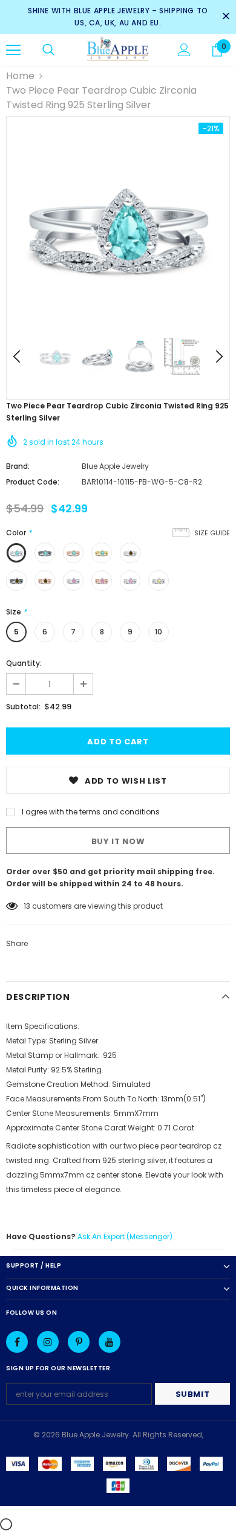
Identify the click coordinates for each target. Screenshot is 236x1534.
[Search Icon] (48, 50)
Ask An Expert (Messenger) (124, 1236)
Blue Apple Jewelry (115, 466)
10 (158, 632)
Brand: (18, 466)
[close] (226, 17)
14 (27, 906)
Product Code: (32, 482)
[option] (118, 228)
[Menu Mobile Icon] (13, 50)
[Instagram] (48, 1342)
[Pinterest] (79, 1342)
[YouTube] (109, 1342)
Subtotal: (23, 706)
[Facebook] (17, 1342)
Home (20, 76)
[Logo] (118, 49)
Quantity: (24, 663)
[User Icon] (184, 50)
